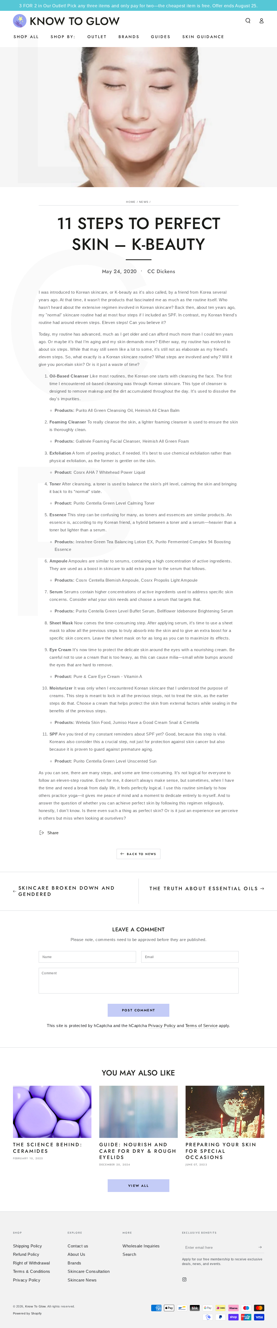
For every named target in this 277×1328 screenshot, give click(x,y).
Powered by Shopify (27, 1313)
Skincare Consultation (89, 1271)
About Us (76, 1254)
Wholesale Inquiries (141, 1246)
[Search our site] (248, 21)
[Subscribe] (261, 1247)
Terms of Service (201, 1025)
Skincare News (82, 1280)
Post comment (138, 1010)
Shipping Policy (27, 1246)
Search (129, 1254)
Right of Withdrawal (31, 1263)
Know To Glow (35, 1306)
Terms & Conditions (31, 1271)
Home (131, 201)
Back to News (141, 854)
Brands (74, 1263)
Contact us (78, 1246)
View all (138, 1185)
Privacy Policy (162, 1025)
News (144, 201)
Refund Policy (26, 1254)
